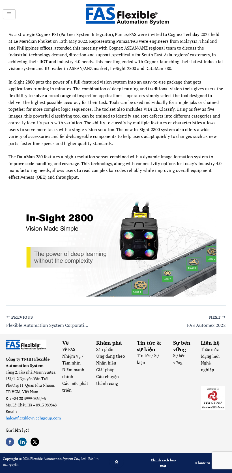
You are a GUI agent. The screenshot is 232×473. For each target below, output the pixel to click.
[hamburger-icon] (9, 14)
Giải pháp (105, 369)
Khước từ (202, 463)
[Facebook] (10, 442)
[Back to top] (116, 461)
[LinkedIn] (22, 442)
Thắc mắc (210, 349)
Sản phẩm (105, 349)
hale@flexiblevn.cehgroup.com (33, 418)
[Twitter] (35, 442)
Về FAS (68, 349)
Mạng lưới (210, 356)
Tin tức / (145, 355)
